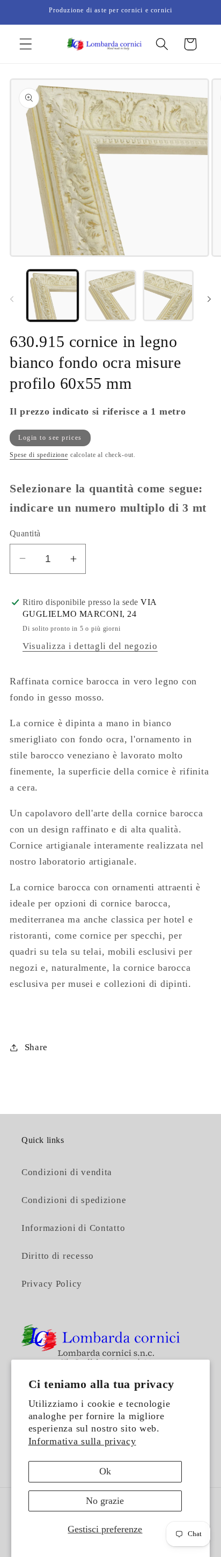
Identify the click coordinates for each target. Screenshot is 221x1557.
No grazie (105, 1500)
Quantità (25, 533)
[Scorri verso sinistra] (12, 299)
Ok (105, 1471)
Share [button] (36, 1047)
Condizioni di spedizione (73, 1200)
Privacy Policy (51, 1284)
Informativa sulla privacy (82, 1441)
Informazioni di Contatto (73, 1228)
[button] (26, 44)
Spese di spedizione (39, 455)
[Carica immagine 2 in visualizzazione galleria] (110, 295)
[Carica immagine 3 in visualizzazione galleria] (168, 295)
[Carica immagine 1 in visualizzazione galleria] (52, 295)
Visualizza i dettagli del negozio (90, 646)
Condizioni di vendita (66, 1172)
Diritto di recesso (57, 1256)
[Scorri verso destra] (209, 299)
